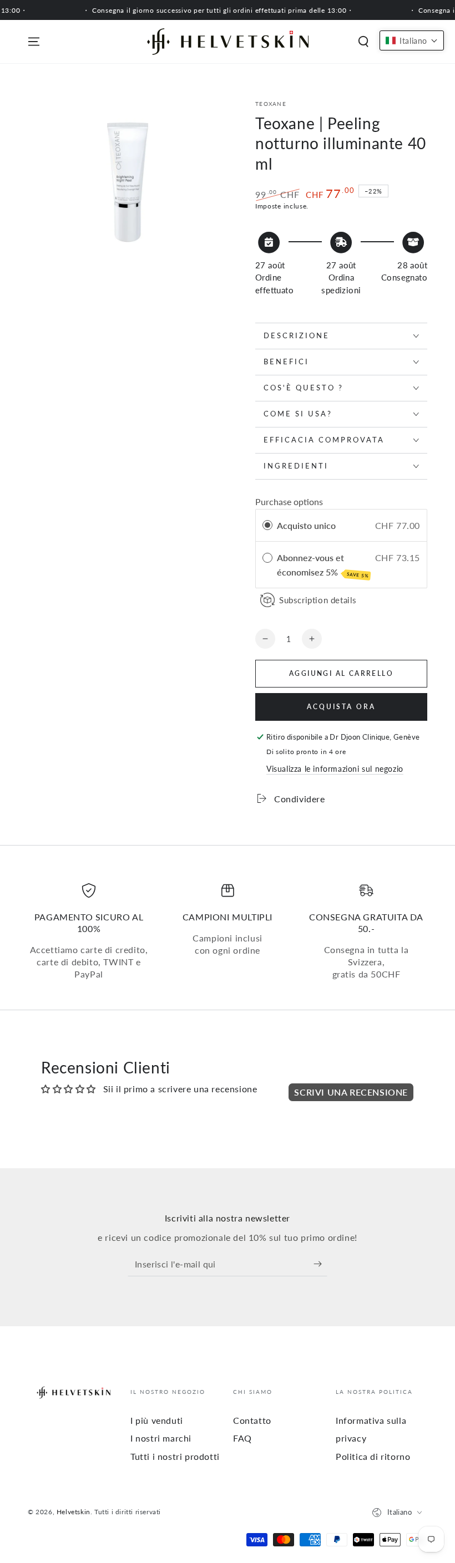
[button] (363, 41)
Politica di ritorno (373, 1456)
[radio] (267, 525)
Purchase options (289, 501)
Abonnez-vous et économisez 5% (322, 565)
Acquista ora (341, 706)
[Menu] (33, 41)
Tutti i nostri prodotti (175, 1456)
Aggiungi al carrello (341, 673)
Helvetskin (73, 1512)
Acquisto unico (306, 525)
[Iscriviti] (320, 1263)
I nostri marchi (160, 1438)
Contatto (252, 1420)
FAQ (242, 1438)
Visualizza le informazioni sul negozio (334, 768)
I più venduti (156, 1420)
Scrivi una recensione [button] (351, 1092)
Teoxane (270, 103)
